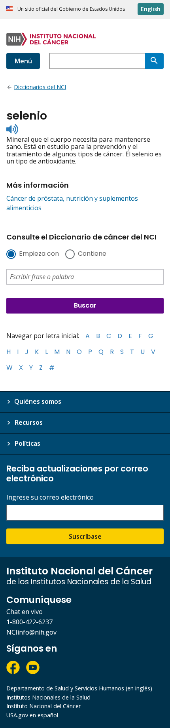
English (151, 9)
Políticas (27, 443)
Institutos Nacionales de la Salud (48, 697)
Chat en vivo (24, 611)
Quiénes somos (37, 401)
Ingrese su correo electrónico (50, 497)
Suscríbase (85, 536)
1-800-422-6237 (29, 622)
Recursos (28, 422)
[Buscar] (154, 61)
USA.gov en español (32, 715)
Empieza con (39, 254)
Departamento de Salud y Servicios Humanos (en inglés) (79, 688)
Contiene (92, 254)
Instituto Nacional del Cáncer (43, 706)
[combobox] (97, 61)
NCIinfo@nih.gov (31, 632)
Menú (23, 61)
